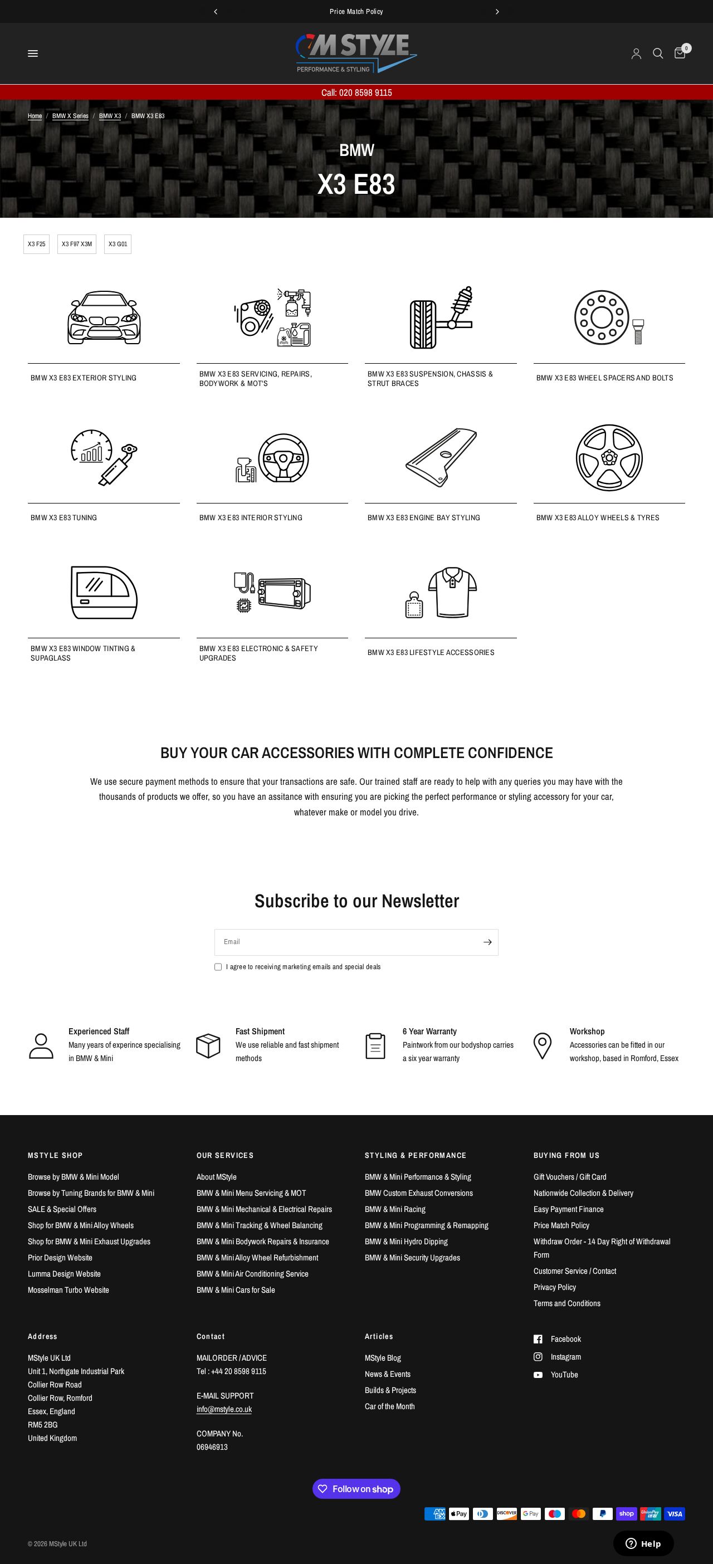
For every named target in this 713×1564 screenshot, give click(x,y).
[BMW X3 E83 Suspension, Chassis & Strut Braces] (441, 317)
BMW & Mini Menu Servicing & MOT (251, 1193)
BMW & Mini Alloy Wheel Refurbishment (257, 1257)
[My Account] (636, 53)
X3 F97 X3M (77, 244)
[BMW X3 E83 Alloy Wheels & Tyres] (610, 458)
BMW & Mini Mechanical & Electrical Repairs (264, 1209)
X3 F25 (36, 244)
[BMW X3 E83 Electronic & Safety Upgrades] (273, 592)
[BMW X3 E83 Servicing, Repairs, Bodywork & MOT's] (273, 317)
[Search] (658, 53)
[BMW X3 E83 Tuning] (104, 458)
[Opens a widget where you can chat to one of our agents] (643, 1544)
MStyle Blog (383, 1357)
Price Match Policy (561, 1225)
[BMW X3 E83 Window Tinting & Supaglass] (104, 592)
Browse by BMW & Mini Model (73, 1176)
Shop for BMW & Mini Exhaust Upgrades (89, 1241)
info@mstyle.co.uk (224, 1409)
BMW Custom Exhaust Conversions (419, 1193)
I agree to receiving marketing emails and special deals (303, 966)
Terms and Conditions (567, 1303)
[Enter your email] (487, 942)
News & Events (388, 1374)
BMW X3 (110, 115)
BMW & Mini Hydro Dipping (406, 1241)
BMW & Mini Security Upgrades (412, 1257)
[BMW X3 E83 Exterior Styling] (104, 317)
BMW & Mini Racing (395, 1209)
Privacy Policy (555, 1287)
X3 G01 (118, 244)
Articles (379, 1336)
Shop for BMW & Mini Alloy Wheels (81, 1225)
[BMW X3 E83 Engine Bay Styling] (441, 458)
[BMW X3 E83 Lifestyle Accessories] (441, 592)
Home (35, 115)
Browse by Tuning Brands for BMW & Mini (91, 1193)
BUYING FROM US (567, 1155)
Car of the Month (390, 1406)
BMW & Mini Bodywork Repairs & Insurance (263, 1241)
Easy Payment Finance (569, 1209)
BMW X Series (70, 115)
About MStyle (217, 1176)
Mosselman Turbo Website (68, 1290)
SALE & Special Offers (62, 1209)
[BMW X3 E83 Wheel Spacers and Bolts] (610, 317)
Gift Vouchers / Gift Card (570, 1176)
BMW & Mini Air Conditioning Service (253, 1273)
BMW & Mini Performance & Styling (418, 1176)
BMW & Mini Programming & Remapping (427, 1225)
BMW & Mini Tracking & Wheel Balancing (260, 1225)
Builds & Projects (390, 1390)
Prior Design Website (60, 1257)
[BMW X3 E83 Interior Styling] (273, 458)
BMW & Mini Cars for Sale (236, 1290)
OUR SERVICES (226, 1155)
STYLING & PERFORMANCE (416, 1155)
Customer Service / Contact (575, 1271)
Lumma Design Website (64, 1273)
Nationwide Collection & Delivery (583, 1193)
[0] (677, 53)
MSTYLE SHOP (55, 1155)
